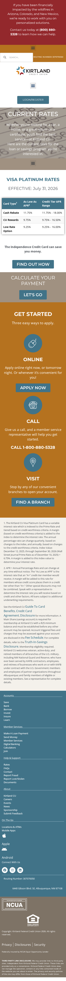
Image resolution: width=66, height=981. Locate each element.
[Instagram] (12, 870)
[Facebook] (5, 870)
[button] (33, 48)
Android (7, 858)
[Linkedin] (20, 870)
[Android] (4, 849)
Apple (6, 844)
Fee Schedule (34, 638)
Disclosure (27, 615)
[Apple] (4, 835)
